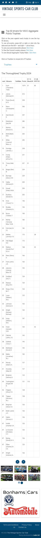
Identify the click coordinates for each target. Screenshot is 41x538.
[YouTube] (13, 2)
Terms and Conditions (10, 525)
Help (29, 2)
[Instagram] (16, 2)
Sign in (36, 2)
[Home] (3, 2)
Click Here (29, 48)
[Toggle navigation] (4, 15)
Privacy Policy (27, 525)
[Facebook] (6, 2)
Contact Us (22, 527)
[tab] (20, 64)
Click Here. (29, 50)
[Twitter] (9, 2)
